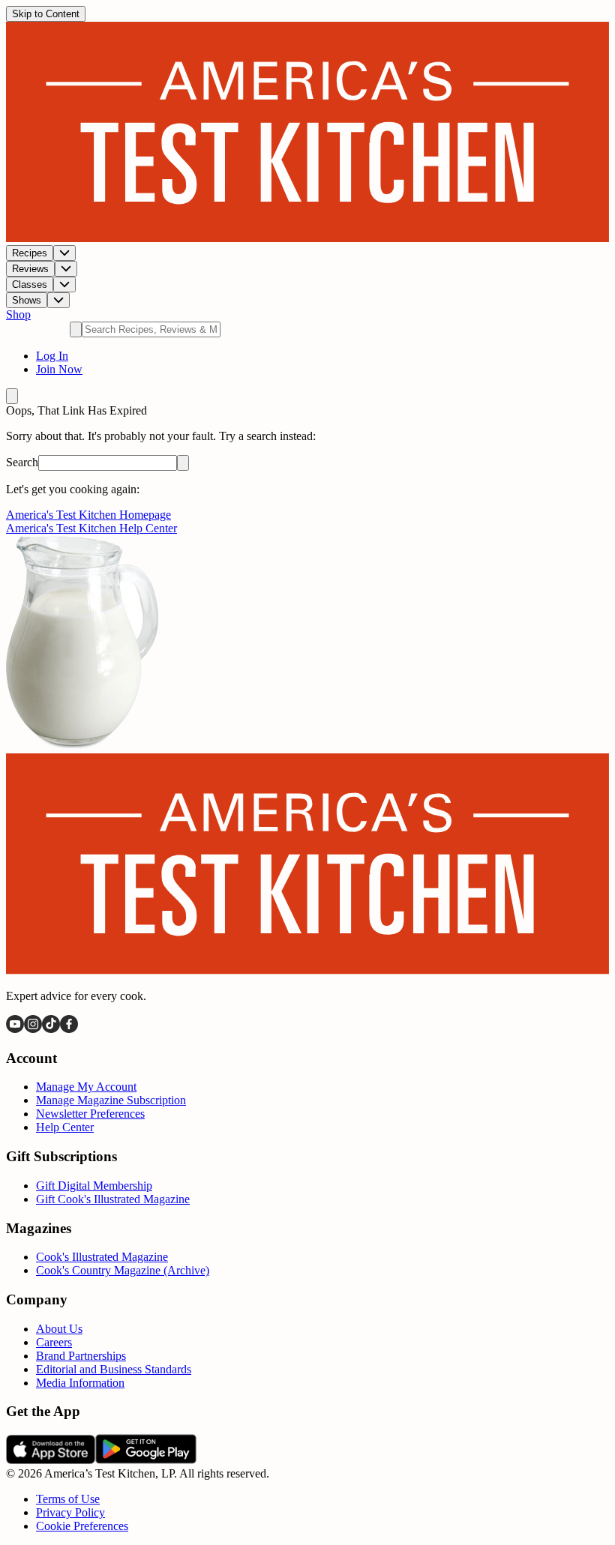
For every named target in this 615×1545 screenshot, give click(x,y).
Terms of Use (68, 1499)
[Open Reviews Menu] (66, 269)
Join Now (59, 369)
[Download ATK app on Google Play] (145, 1460)
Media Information (80, 1382)
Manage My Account (86, 1086)
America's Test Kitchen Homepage (88, 514)
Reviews (30, 268)
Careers (54, 1342)
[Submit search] (76, 329)
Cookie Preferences (82, 1526)
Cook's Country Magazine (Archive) (122, 1270)
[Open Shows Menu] (58, 300)
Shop (18, 314)
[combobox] (151, 329)
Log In (52, 355)
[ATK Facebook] (69, 1029)
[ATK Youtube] (15, 1029)
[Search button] (183, 463)
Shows (26, 300)
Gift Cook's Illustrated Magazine (113, 1199)
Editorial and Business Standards (113, 1369)
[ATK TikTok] (51, 1029)
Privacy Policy (70, 1512)
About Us (59, 1328)
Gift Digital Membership (94, 1185)
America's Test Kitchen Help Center (91, 528)
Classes (29, 284)
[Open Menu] (12, 396)
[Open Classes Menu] (64, 284)
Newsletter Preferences (90, 1113)
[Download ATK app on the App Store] (50, 1460)
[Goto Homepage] (307, 238)
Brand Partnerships (81, 1355)
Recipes (29, 253)
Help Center (65, 1127)
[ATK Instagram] (33, 1029)
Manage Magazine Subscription (111, 1100)
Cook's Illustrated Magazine (102, 1256)
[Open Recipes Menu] (64, 253)
